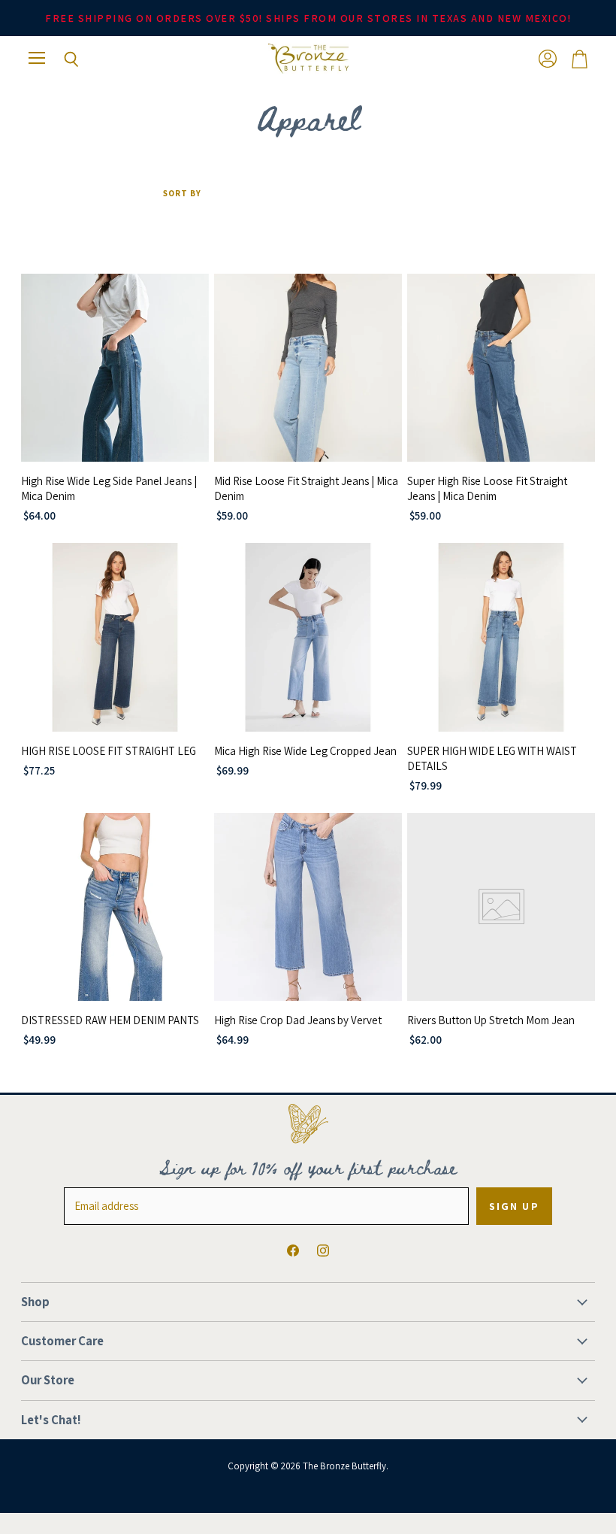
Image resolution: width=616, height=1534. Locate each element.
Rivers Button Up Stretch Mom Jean (491, 1020)
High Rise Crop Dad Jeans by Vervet (298, 1020)
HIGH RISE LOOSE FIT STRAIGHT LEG (108, 751)
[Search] (60, 59)
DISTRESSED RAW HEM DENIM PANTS (110, 1020)
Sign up (514, 1206)
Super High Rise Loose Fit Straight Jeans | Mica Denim (487, 488)
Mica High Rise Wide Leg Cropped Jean (305, 751)
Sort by (182, 194)
